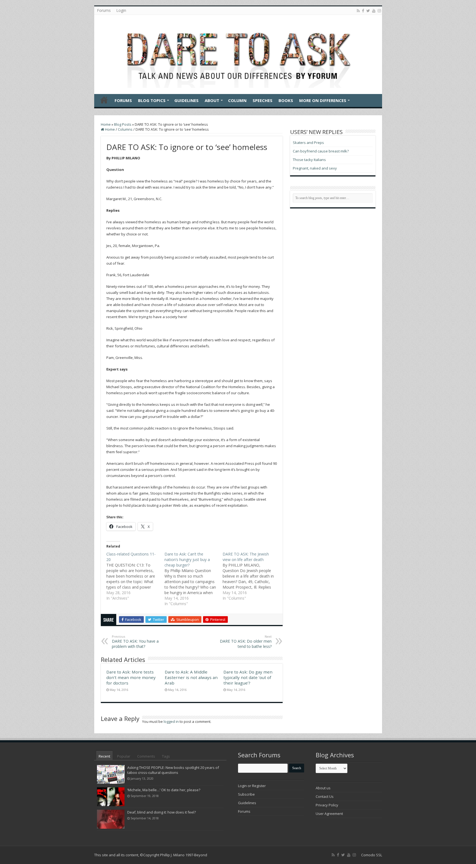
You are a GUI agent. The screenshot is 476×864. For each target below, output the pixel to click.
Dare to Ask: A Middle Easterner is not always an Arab (191, 677)
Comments (146, 756)
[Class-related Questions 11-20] (135, 576)
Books (285, 100)
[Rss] (358, 10)
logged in (171, 721)
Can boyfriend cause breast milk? (321, 151)
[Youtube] (374, 10)
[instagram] (379, 10)
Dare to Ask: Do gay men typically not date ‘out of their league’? (247, 677)
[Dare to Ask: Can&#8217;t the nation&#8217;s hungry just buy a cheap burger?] (193, 579)
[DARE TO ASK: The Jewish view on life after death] (252, 576)
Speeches (262, 100)
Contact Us (325, 796)
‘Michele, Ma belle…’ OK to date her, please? (163, 789)
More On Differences (322, 100)
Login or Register (252, 785)
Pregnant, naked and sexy (315, 168)
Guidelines (186, 100)
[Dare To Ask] (238, 53)
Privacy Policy (327, 805)
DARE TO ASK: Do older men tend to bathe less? (246, 641)
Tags (166, 756)
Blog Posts (122, 124)
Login (121, 10)
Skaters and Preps (308, 142)
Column (237, 100)
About (212, 100)
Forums (104, 10)
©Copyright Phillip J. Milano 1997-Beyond (173, 854)
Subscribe (246, 794)
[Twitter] (368, 10)
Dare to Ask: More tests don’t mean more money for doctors (131, 677)
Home (104, 100)
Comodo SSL (371, 854)
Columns (125, 129)
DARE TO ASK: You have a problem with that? (135, 641)
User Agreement (329, 813)
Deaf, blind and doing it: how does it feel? (161, 812)
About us (323, 787)
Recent (104, 756)
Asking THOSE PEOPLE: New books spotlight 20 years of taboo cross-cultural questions (173, 770)
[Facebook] (363, 10)
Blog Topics (152, 100)
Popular (123, 756)
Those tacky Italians (309, 159)
